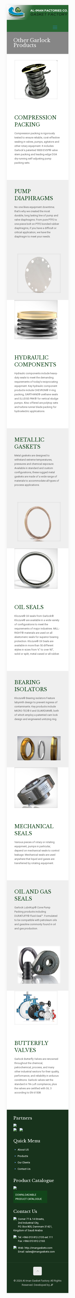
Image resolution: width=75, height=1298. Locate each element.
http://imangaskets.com (38, 1247)
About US (23, 1149)
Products (23, 1156)
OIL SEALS (29, 607)
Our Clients (24, 1162)
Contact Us (24, 1168)
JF (51, 1284)
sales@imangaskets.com (40, 1251)
